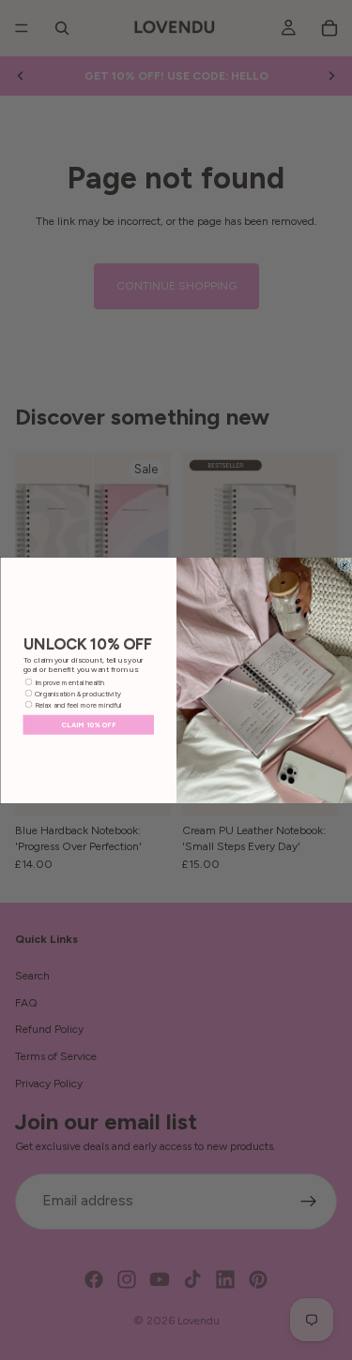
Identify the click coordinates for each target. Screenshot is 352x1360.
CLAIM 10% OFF (88, 724)
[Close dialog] (345, 565)
